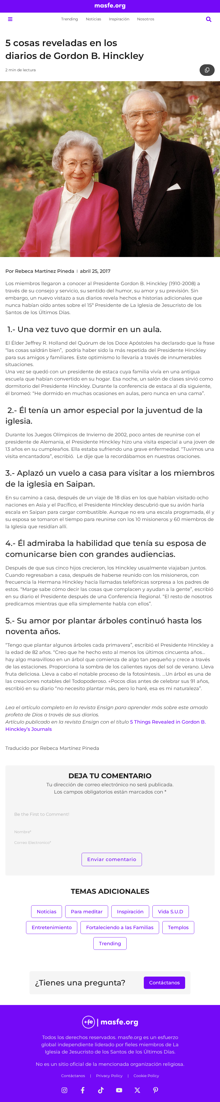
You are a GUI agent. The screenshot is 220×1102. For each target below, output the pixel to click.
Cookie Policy (146, 1075)
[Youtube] (119, 1090)
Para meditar (86, 911)
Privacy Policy (109, 1075)
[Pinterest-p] (155, 1090)
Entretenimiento (52, 927)
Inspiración (119, 19)
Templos (178, 927)
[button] (10, 19)
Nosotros (145, 19)
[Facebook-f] (82, 1090)
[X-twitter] (137, 1090)
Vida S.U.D (170, 911)
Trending (69, 19)
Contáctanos (73, 1075)
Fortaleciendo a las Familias (119, 927)
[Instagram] (64, 1090)
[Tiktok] (100, 1090)
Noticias (93, 19)
